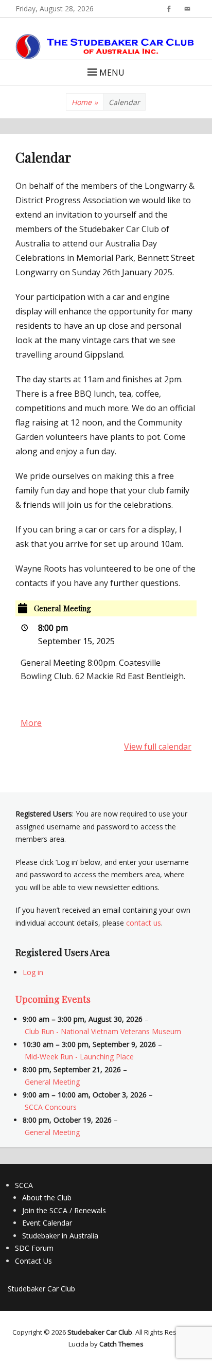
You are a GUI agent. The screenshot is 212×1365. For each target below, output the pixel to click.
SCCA (24, 1185)
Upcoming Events (53, 999)
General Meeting (52, 1082)
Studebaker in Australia (60, 1235)
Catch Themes (121, 1344)
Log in (33, 972)
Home (85, 102)
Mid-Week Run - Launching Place (79, 1056)
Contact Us (33, 1261)
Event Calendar (47, 1223)
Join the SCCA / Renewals (64, 1210)
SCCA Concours (51, 1107)
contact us (143, 923)
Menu (112, 72)
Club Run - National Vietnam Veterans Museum (103, 1031)
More (31, 723)
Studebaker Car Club (41, 1288)
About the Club (47, 1197)
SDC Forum (34, 1248)
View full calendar (157, 746)
